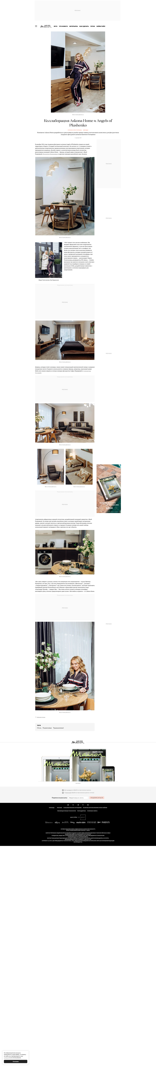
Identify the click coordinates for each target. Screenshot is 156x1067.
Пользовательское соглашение (72, 807)
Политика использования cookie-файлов (95, 807)
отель (39, 728)
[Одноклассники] (83, 804)
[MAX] (68, 804)
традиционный (58, 728)
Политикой (68, 792)
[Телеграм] (78, 804)
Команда (51, 807)
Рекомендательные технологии (66, 810)
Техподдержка (81, 810)
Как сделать (84, 26)
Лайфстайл (100, 26)
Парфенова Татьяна (41, 717)
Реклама (59, 807)
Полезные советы (92, 810)
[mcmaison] (46, 26)
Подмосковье (47, 728)
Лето (55, 26)
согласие (69, 790)
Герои (92, 26)
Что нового (63, 26)
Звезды (85, 130)
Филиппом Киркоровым (50, 154)
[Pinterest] (88, 804)
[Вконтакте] (73, 804)
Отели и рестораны (75, 130)
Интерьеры (73, 26)
